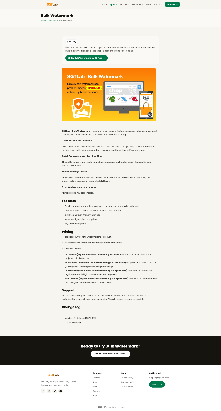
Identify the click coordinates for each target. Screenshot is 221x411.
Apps (112, 4)
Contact (158, 4)
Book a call (172, 4)
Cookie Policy (127, 386)
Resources (136, 4)
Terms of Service (128, 382)
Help (95, 395)
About (148, 4)
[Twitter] (54, 391)
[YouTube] (60, 391)
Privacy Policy (127, 377)
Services (123, 4)
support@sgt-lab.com (159, 377)
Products (52, 20)
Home (104, 4)
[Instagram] (49, 391)
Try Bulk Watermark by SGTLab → (88, 58)
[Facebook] (43, 391)
